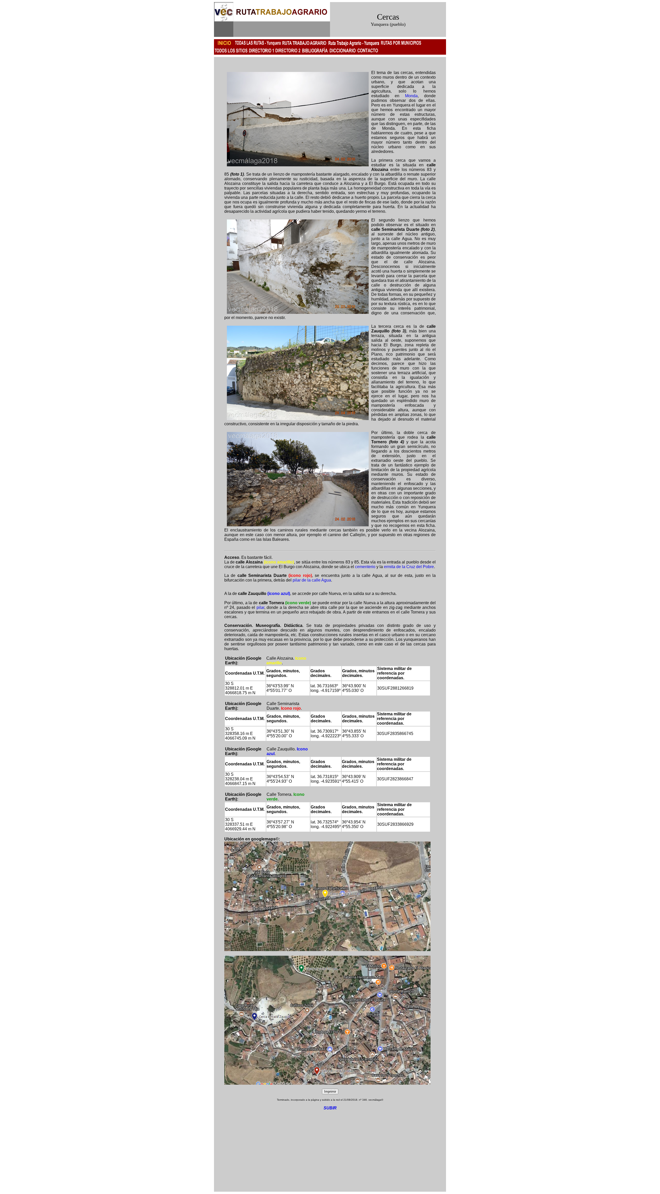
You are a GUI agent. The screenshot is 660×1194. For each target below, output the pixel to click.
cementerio (365, 567)
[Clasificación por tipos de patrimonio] (288, 53)
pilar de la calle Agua (312, 580)
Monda (411, 96)
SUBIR (330, 1108)
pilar (260, 607)
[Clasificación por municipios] (261, 53)
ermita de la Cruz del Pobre (409, 567)
